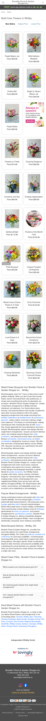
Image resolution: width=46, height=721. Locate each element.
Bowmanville (22, 619)
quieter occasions (16, 471)
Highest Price (23, 24)
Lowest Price (35, 24)
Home (3, 12)
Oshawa (19, 616)
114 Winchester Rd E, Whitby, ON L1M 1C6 (23, 672)
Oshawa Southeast (8, 619)
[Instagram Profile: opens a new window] (20, 685)
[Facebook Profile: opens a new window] (25, 685)
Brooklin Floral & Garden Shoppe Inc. (23, 2)
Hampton (32, 623)
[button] (41, 716)
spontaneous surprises (23, 513)
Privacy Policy (20, 712)
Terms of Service (7, 712)
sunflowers (5, 436)
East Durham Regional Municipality (27, 621)
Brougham (32, 626)
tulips (35, 434)
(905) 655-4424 (23, 675)
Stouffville (5, 623)
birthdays (40, 509)
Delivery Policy (23, 715)
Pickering (37, 616)
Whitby (26, 616)
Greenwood (23, 626)
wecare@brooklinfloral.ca (23, 677)
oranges (4, 504)
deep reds (15, 504)
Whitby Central (15, 623)
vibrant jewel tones (24, 438)
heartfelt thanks (25, 417)
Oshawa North (12, 626)
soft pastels (12, 438)
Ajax (31, 616)
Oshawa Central (34, 619)
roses (38, 424)
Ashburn (25, 623)
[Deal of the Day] (34, 117)
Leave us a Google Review (23, 692)
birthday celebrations (9, 417)
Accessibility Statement (35, 712)
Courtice (9, 621)
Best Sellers (10, 24)
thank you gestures (21, 511)
